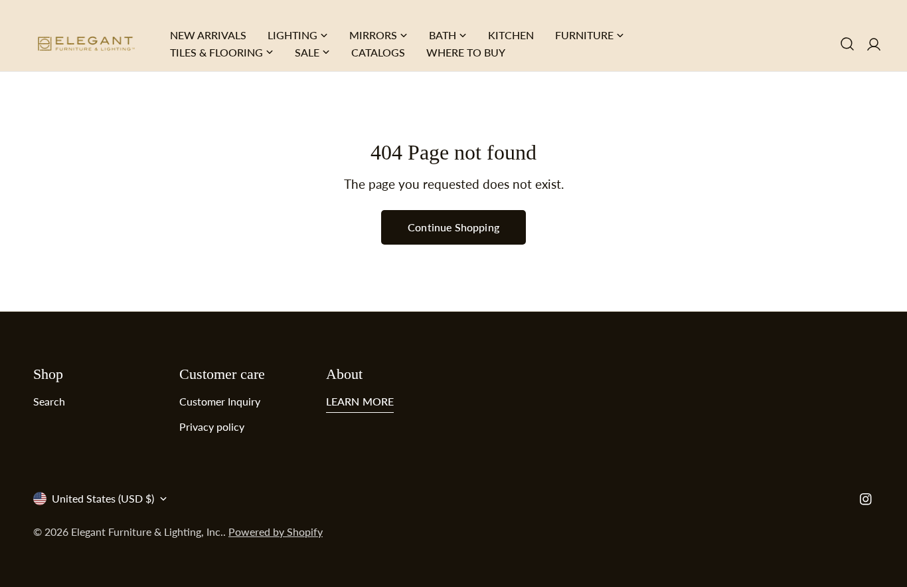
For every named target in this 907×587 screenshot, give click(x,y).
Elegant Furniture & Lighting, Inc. (147, 531)
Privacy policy (211, 426)
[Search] (847, 44)
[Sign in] (874, 44)
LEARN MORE (360, 401)
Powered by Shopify (275, 531)
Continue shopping (453, 227)
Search (49, 401)
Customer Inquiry (219, 401)
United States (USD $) (103, 498)
